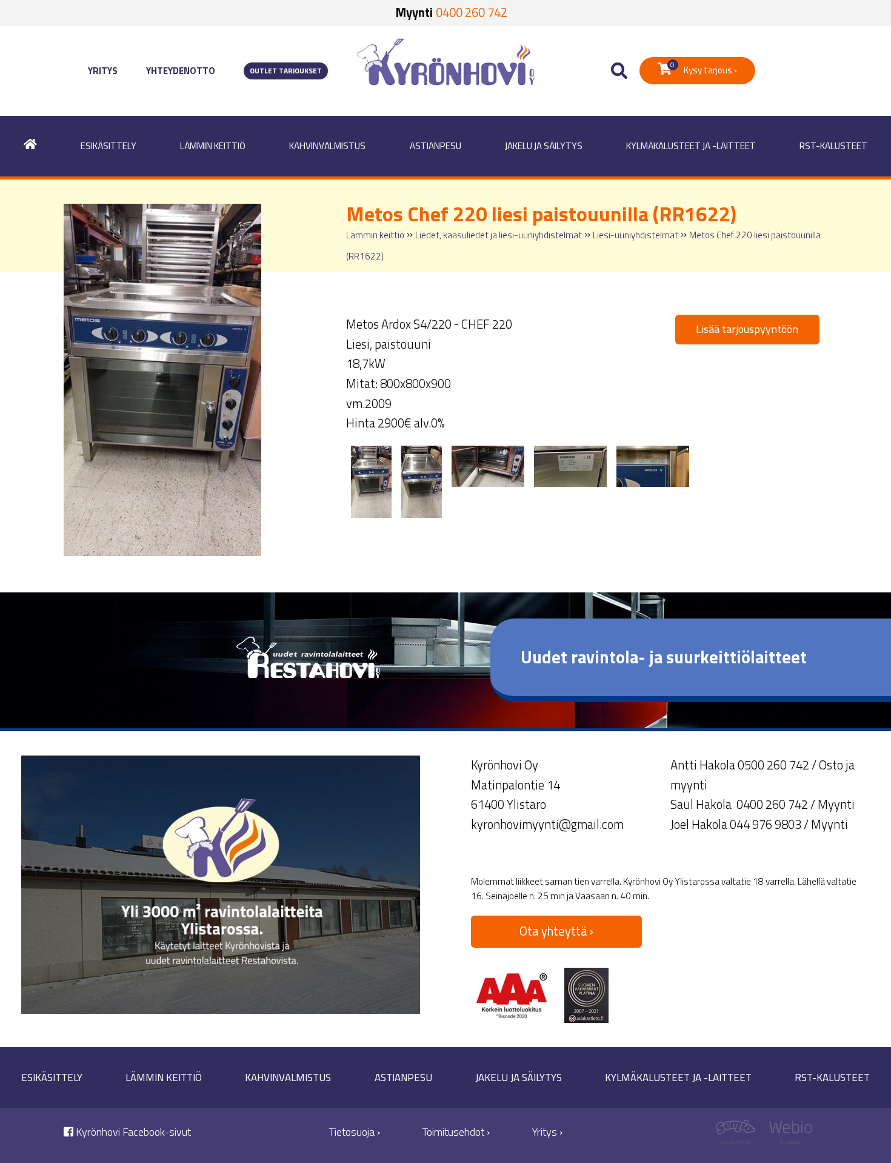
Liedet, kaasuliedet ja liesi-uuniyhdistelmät (498, 235)
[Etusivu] (30, 146)
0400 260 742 (471, 12)
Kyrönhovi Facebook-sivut (132, 1132)
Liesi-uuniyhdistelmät (635, 235)
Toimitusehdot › (456, 1132)
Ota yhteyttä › (556, 931)
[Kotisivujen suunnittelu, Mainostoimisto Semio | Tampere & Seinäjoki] (740, 1135)
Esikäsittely (108, 146)
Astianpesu (435, 146)
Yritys (103, 71)
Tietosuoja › (354, 1132)
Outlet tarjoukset (286, 70)
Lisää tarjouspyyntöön (747, 329)
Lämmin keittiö (212, 146)
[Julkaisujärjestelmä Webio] (788, 1135)
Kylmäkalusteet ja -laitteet (691, 146)
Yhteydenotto (180, 71)
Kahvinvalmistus (327, 146)
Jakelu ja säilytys (543, 146)
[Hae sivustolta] (619, 71)
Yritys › (547, 1132)
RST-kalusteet (833, 146)
